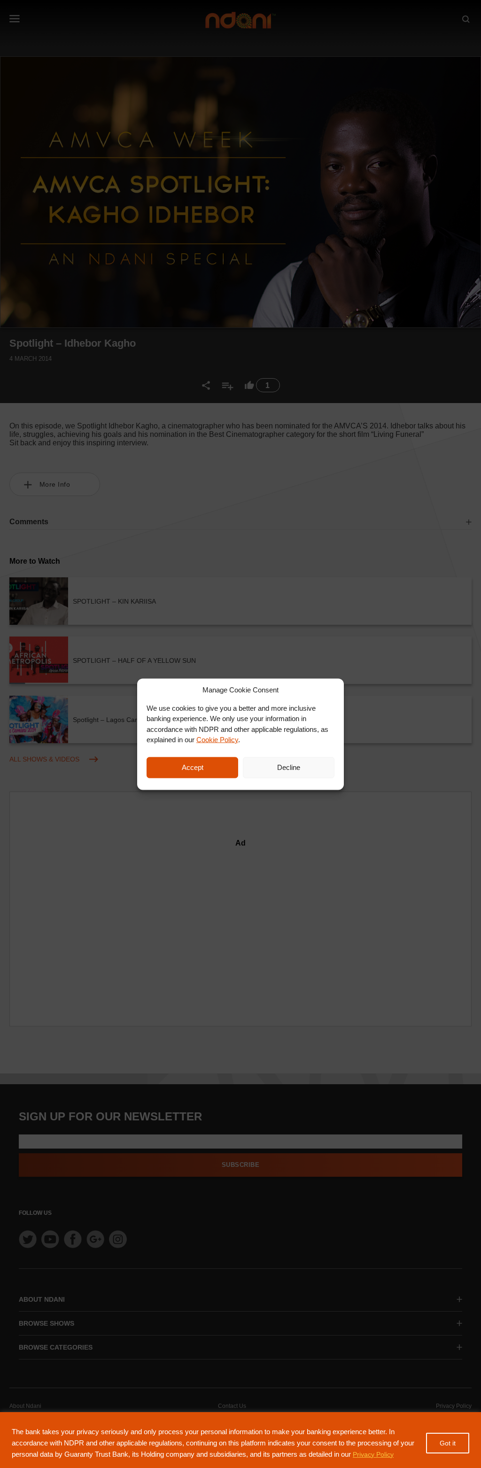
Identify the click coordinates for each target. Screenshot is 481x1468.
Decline (288, 767)
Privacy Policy (373, 1454)
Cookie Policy (217, 740)
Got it (448, 1443)
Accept (192, 767)
